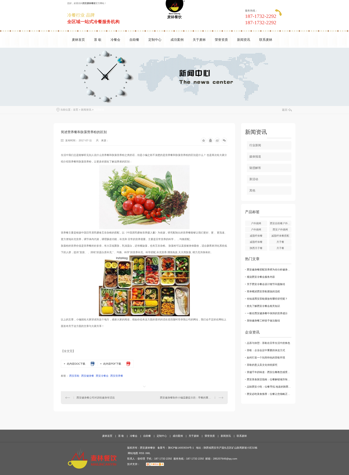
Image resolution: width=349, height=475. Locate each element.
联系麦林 (265, 40)
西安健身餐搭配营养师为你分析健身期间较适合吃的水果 (269, 269)
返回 (284, 109)
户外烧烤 (256, 223)
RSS (141, 453)
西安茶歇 (74, 375)
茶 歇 (97, 40)
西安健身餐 (87, 375)
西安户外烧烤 (280, 229)
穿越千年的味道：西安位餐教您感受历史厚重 (269, 372)
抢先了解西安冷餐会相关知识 (263, 306)
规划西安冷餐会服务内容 (261, 276)
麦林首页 (78, 40)
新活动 (253, 179)
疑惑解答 (99, 109)
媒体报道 (255, 156)
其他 (252, 190)
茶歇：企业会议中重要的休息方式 (266, 350)
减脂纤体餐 (256, 235)
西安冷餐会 (102, 375)
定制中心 (154, 40)
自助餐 (134, 40)
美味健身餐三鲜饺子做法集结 (263, 320)
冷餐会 (115, 40)
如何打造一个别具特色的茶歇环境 (266, 357)
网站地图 (133, 453)
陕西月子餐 (256, 248)
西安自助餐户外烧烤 (280, 223)
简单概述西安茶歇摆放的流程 (263, 291)
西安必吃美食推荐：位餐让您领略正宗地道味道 (269, 393)
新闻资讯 (243, 40)
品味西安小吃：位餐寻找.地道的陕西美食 (269, 386)
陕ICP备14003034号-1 (181, 447)
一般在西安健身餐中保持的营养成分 (267, 313)
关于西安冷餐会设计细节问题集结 (266, 284)
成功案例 (177, 40)
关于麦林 (199, 40)
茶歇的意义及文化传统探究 (262, 364)
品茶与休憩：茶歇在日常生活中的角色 (268, 342)
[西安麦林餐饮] (92, 457)
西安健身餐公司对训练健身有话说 (96, 397)
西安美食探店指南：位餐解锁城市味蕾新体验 (269, 379)
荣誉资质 (221, 40)
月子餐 (280, 241)
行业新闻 (255, 145)
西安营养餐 (116, 375)
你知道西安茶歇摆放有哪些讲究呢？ (267, 298)
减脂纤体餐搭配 (280, 235)
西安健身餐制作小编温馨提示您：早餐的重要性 (186, 397)
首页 (75, 109)
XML (148, 453)
